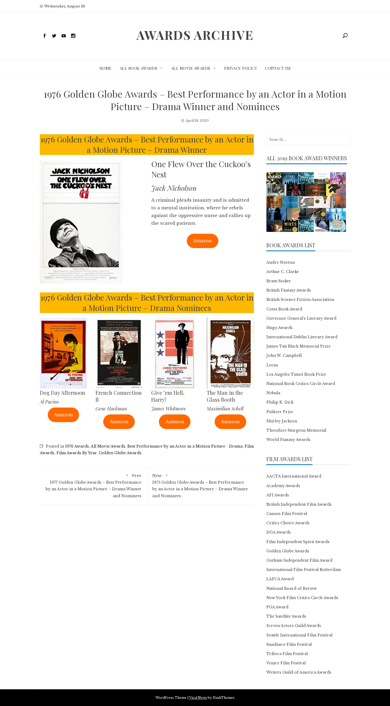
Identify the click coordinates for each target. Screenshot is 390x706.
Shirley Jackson (281, 421)
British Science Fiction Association (300, 299)
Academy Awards (283, 485)
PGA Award (277, 607)
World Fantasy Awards (288, 439)
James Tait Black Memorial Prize (298, 346)
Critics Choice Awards (288, 523)
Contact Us (278, 68)
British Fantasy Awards (288, 290)
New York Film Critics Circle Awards (302, 597)
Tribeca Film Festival (287, 653)
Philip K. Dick (279, 402)
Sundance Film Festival (289, 644)
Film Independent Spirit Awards (298, 541)
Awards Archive (195, 35)
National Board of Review (291, 588)
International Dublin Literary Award (301, 337)
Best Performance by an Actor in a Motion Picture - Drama (184, 446)
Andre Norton (280, 262)
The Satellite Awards (286, 616)
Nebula (273, 393)
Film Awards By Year (77, 453)
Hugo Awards (279, 327)
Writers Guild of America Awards (298, 672)
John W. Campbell (284, 355)
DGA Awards (278, 532)
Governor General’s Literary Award (301, 318)
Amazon (202, 240)
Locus (272, 365)
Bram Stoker (278, 281)
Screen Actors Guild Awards (293, 625)
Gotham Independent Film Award (299, 560)
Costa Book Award (284, 309)
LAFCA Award (280, 579)
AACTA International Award (293, 476)
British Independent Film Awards (299, 504)
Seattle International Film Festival (299, 635)
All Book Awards (138, 68)
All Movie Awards (190, 68)
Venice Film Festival (286, 663)
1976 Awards (77, 446)
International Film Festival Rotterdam (303, 569)
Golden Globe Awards (120, 453)
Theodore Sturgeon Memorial (296, 430)
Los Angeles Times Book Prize (296, 374)
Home (105, 68)
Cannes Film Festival (286, 513)
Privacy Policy (240, 68)
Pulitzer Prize (279, 411)
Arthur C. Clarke (282, 271)
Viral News (198, 698)
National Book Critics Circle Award (300, 383)
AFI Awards (277, 495)
